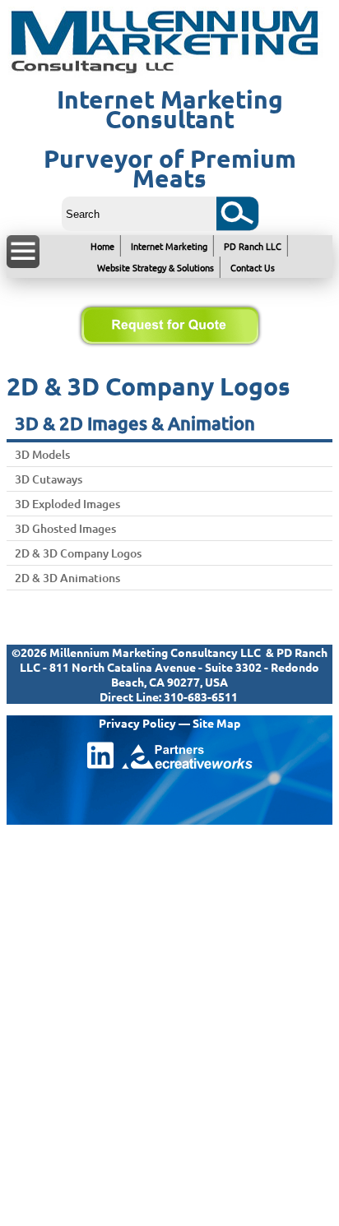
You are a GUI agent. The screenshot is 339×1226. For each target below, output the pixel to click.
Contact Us (252, 267)
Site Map (216, 722)
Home (102, 245)
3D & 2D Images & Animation (135, 423)
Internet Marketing (169, 245)
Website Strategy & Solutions (155, 267)
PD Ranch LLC (252, 245)
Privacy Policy (137, 722)
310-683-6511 (201, 696)
